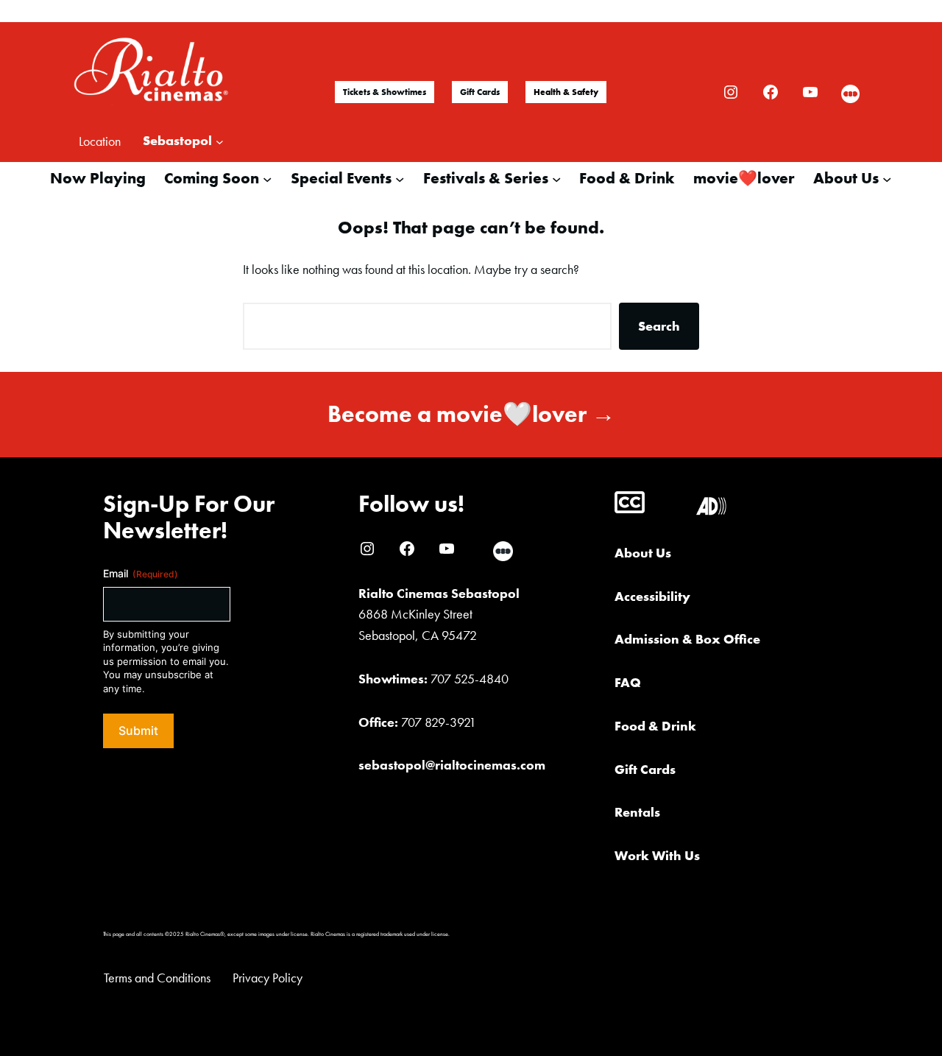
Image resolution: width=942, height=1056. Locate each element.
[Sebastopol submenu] (220, 141)
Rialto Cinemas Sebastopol (439, 593)
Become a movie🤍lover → (471, 414)
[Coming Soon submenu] (267, 178)
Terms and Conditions (157, 977)
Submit (138, 730)
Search (659, 325)
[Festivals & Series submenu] (556, 178)
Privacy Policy (267, 977)
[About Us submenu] (886, 178)
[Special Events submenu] (399, 178)
